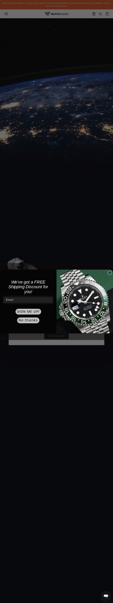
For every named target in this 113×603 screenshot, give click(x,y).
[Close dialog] (110, 273)
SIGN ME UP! (28, 311)
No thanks (28, 320)
